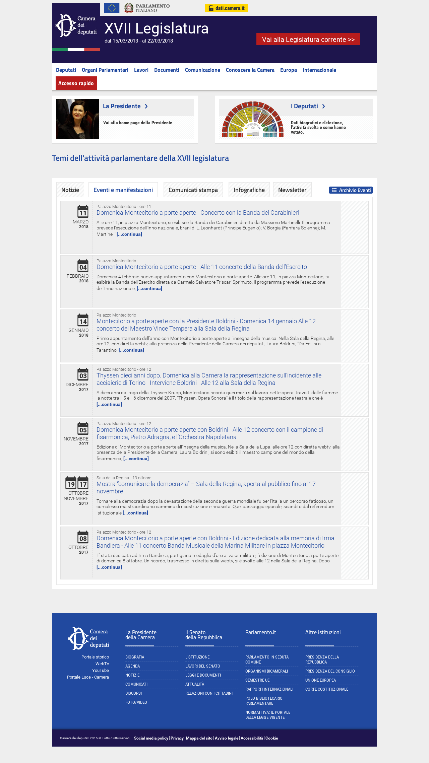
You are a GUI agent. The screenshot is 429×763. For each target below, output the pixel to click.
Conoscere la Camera (250, 70)
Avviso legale (226, 738)
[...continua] (129, 234)
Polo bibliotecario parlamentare (264, 701)
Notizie (70, 190)
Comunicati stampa (193, 190)
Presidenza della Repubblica (322, 659)
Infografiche (249, 190)
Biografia (134, 657)
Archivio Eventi (355, 190)
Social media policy (151, 738)
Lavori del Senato (202, 666)
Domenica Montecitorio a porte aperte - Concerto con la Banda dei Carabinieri (198, 212)
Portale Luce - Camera (88, 677)
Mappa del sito (199, 738)
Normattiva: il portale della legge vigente (267, 715)
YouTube (100, 670)
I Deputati (304, 106)
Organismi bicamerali (266, 671)
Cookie (271, 738)
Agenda (132, 666)
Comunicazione (202, 70)
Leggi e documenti (203, 675)
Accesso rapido (76, 83)
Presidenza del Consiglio (330, 671)
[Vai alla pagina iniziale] (76, 50)
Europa (288, 70)
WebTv (102, 663)
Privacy (177, 738)
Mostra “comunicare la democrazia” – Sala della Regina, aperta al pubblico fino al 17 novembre (206, 487)
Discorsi (133, 693)
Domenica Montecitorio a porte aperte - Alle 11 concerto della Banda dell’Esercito (202, 266)
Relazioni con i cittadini (209, 693)
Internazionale (319, 70)
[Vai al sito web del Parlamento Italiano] (147, 14)
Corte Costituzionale (326, 689)
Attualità (194, 684)
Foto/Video (136, 702)
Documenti (166, 70)
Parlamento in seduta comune (267, 659)
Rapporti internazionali (269, 689)
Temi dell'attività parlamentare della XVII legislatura (140, 158)
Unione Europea (320, 680)
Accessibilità (252, 738)
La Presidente (122, 106)
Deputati (66, 70)
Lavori (141, 70)
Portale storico (95, 657)
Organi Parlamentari (105, 70)
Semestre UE (257, 680)
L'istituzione (197, 657)
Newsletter (292, 190)
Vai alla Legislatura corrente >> (308, 40)
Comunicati (136, 684)
